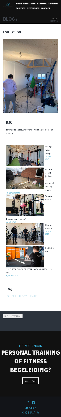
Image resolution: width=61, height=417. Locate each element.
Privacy (31, 412)
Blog (55, 18)
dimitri (13, 295)
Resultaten (29, 3)
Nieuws (54, 21)
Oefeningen (33, 8)
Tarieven (20, 8)
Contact (45, 8)
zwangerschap (29, 295)
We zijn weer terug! (12, 316)
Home (19, 3)
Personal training (47, 3)
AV (38, 412)
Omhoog (32, 408)
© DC (24, 412)
